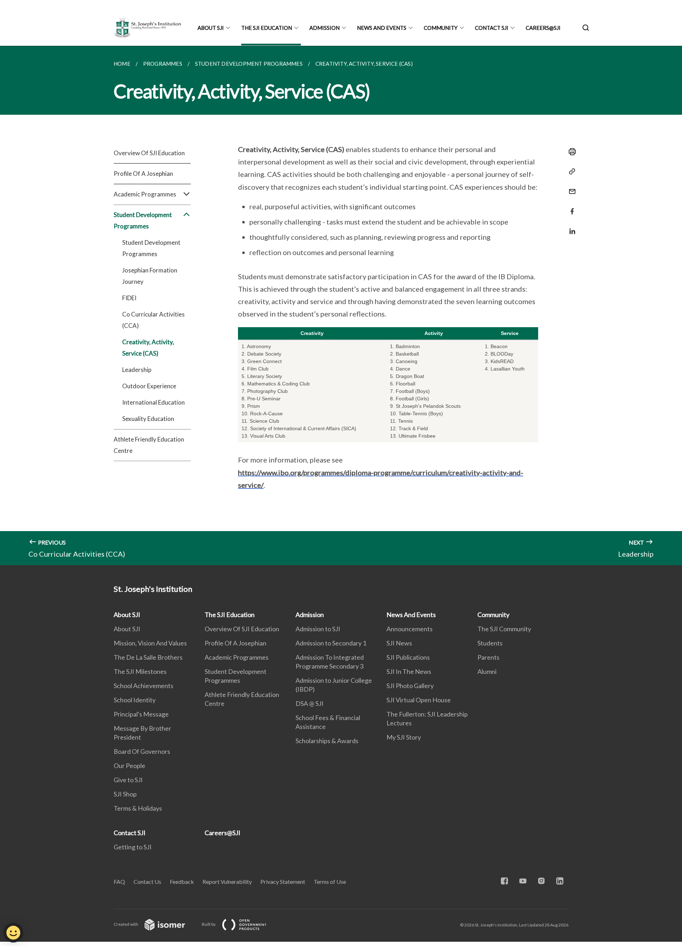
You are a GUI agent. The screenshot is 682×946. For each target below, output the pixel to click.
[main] (341, 305)
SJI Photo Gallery (410, 686)
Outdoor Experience (149, 386)
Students (490, 643)
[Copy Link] (570, 171)
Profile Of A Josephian (143, 173)
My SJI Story (403, 737)
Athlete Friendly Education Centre (149, 445)
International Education (153, 402)
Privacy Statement (282, 881)
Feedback (182, 881)
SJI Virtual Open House (418, 700)
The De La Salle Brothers (148, 657)
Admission (324, 28)
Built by (209, 924)
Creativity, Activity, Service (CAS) (148, 347)
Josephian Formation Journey (149, 275)
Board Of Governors (142, 751)
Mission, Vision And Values (150, 643)
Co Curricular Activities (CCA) (153, 319)
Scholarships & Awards (327, 741)
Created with (126, 924)
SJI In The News (408, 671)
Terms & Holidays (138, 808)
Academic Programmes (237, 657)
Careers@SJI (543, 28)
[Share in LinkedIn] (570, 226)
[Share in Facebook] (570, 207)
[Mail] (570, 187)
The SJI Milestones (140, 671)
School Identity (135, 700)
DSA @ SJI (310, 703)
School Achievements (143, 686)
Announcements (409, 629)
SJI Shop (125, 794)
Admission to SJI (318, 629)
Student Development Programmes (151, 248)
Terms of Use (330, 881)
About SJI (210, 28)
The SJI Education (266, 28)
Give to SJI (128, 780)
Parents (488, 657)
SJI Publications (408, 657)
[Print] (570, 151)
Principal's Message (141, 714)
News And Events (381, 28)
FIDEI (129, 298)
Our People (129, 765)
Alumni (487, 671)
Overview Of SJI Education (149, 153)
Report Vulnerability (227, 881)
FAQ (119, 881)
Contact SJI (491, 28)
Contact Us (147, 881)
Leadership (136, 369)
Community (441, 28)
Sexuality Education (148, 418)
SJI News (399, 643)
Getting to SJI (133, 847)
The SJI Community (504, 629)
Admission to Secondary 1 (331, 643)
